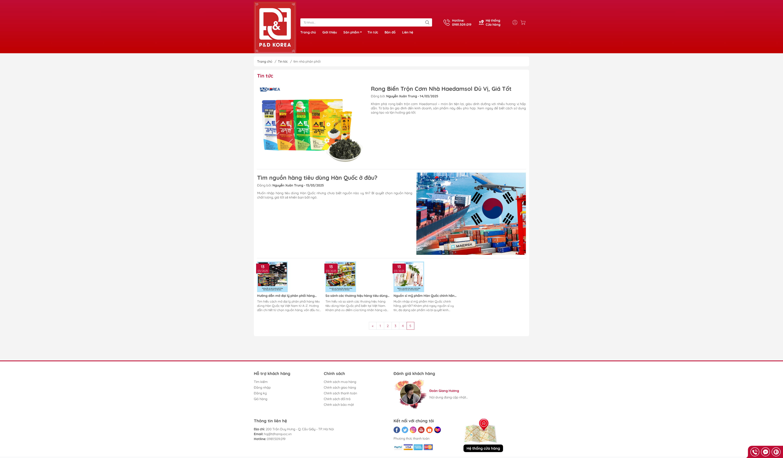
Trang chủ (308, 32)
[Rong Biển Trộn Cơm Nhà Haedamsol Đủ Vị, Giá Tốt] (312, 125)
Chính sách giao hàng (340, 387)
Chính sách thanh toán (340, 393)
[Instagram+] (413, 430)
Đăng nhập (262, 387)
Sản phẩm (351, 32)
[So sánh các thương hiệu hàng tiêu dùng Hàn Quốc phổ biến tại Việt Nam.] (357, 277)
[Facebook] (397, 430)
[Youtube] (421, 430)
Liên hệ (407, 32)
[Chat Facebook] (765, 451)
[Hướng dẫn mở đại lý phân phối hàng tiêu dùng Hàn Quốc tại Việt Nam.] (289, 277)
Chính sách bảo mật (339, 405)
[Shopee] (429, 430)
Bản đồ (390, 32)
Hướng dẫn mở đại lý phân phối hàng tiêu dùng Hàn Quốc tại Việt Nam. (286, 296)
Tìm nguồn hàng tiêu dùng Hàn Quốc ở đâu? (317, 177)
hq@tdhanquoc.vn (278, 434)
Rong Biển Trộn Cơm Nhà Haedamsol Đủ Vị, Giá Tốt (441, 88)
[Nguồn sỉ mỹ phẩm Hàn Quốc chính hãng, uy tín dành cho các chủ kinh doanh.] (426, 277)
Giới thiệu (329, 32)
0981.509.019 (276, 439)
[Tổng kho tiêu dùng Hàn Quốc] (275, 27)
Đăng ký (260, 393)
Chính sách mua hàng (340, 382)
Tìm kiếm (261, 382)
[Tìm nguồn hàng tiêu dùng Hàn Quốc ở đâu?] (471, 214)
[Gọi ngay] (754, 451)
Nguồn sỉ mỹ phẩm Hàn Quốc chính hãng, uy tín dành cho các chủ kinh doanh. (425, 296)
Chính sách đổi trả (337, 399)
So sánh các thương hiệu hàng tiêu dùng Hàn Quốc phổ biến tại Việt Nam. (356, 296)
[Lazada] (437, 430)
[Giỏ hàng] (524, 22)
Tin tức (372, 32)
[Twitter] (405, 430)
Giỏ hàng (260, 399)
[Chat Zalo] (776, 451)
